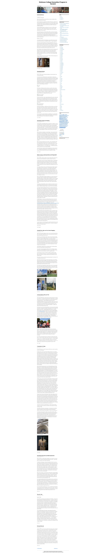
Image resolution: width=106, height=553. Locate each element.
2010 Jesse (61, 57)
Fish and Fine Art (40, 526)
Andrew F (61, 79)
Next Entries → (56, 548)
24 (60, 134)
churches (68, 115)
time (66, 124)
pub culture (60, 120)
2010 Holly (61, 55)
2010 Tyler (61, 73)
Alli (60, 75)
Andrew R (39, 227)
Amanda (39, 343)
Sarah (60, 108)
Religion (61, 121)
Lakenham (63, 117)
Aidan (60, 74)
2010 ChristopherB (62, 49)
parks (67, 120)
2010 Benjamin (61, 48)
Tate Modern (63, 123)
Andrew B (39, 117)
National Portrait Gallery (63, 119)
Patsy (41, 68)
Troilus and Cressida (64, 125)
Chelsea (61, 88)
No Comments (42, 15)
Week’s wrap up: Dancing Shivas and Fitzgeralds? (47, 154)
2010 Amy (61, 46)
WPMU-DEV (60, 551)
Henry (60, 92)
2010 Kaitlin (61, 59)
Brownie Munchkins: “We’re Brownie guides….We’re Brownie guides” (64, 29)
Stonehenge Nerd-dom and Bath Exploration (45, 455)
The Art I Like (39, 494)
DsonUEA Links (62, 138)
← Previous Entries (39, 548)
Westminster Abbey (62, 127)
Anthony (61, 81)
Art (63, 114)
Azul (60, 84)
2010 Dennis (61, 52)
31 (60, 135)
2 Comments (42, 155)
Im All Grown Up (40, 14)
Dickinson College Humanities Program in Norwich (53, 3)
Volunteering (62, 127)
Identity (67, 116)
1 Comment (42, 231)
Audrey (61, 83)
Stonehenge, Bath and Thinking (43, 120)
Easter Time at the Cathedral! (63, 24)
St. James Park (65, 122)
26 (61, 134)
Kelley (61, 94)
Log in (61, 16)
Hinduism (60, 116)
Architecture (61, 114)
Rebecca (39, 452)
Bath (64, 114)
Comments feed (61, 18)
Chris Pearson (51, 551)
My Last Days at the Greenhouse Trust (64, 42)
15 (63, 132)
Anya (60, 82)
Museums (39, 68)
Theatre (61, 109)
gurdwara (66, 116)
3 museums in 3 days (41, 346)
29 (63, 134)
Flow (60, 90)
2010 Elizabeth (61, 53)
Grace (60, 91)
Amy (38, 491)
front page (39, 6)
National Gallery (65, 118)
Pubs (63, 120)
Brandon (61, 85)
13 (62, 132)
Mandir (65, 117)
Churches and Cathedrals (62, 89)
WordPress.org (61, 19)
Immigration (60, 117)
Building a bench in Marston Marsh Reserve (64, 23)
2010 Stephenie (61, 72)
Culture (60, 116)
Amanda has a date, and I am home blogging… (46, 230)
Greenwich (64, 116)
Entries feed (61, 17)
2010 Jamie (61, 56)
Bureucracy (61, 86)
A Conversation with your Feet (43, 294)
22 (63, 133)
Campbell (61, 87)
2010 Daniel (61, 50)
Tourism (60, 125)
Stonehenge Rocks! (41, 71)
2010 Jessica (61, 58)
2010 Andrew (61, 47)
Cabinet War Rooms (64, 115)
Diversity (62, 116)
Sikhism (67, 121)
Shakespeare (64, 121)
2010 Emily (61, 54)
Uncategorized (61, 110)
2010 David (61, 51)
